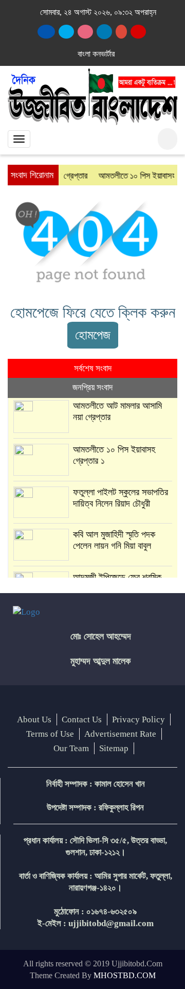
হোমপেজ (92, 335)
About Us (34, 719)
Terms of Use (50, 734)
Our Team (71, 748)
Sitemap (113, 748)
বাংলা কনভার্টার (96, 53)
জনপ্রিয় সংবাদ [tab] (92, 387)
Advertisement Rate (120, 734)
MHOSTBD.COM (125, 975)
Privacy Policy (138, 719)
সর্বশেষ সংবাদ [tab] (93, 368)
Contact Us (82, 719)
